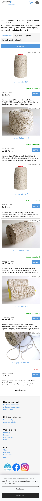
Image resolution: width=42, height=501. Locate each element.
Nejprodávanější (7, 40)
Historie (6, 435)
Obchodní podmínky (11, 405)
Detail (35, 94)
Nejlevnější (18, 35)
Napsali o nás (8, 437)
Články (5, 450)
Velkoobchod (8, 409)
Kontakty (6, 432)
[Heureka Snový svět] (7, 467)
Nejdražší (27, 35)
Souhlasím (20, 496)
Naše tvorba (7, 455)
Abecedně (18, 40)
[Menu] (37, 3)
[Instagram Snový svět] (25, 467)
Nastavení (20, 489)
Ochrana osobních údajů (12, 407)
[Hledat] (26, 3)
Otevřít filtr (21, 46)
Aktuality (6, 452)
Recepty (6, 457)
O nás (5, 440)
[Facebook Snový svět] (16, 467)
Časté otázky (8, 420)
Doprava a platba (9, 422)
